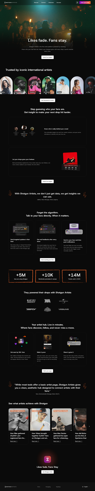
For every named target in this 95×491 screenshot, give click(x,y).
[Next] (89, 426)
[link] (13, 441)
